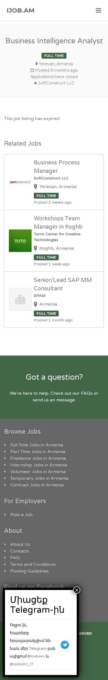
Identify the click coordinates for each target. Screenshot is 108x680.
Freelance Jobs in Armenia (38, 458)
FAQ (15, 558)
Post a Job (21, 515)
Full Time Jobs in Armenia (36, 445)
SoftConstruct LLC (56, 83)
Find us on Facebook (34, 587)
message (65, 400)
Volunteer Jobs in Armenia (38, 471)
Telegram (37, 648)
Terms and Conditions (33, 564)
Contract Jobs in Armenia (37, 485)
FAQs (86, 393)
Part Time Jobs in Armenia (37, 451)
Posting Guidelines (29, 571)
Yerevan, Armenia (56, 63)
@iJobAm (36, 656)
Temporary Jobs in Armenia (39, 478)
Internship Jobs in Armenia (38, 465)
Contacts (19, 551)
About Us (20, 544)
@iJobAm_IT (22, 664)
